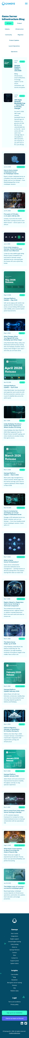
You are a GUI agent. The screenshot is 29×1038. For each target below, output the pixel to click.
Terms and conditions (14, 1002)
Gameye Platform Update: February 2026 (11, 690)
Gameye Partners (14, 950)
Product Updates (14, 40)
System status (14, 963)
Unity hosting (14, 944)
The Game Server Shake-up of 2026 (10, 643)
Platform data (15, 991)
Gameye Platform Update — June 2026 (17, 68)
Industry (7, 29)
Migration (20, 35)
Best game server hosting (14, 983)
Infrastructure (19, 29)
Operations (14, 52)
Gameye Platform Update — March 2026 (11, 474)
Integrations (14, 936)
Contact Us (14, 958)
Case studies (14, 974)
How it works (14, 933)
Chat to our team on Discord (14, 1018)
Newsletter (14, 980)
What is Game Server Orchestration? (11, 561)
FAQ (14, 988)
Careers (14, 952)
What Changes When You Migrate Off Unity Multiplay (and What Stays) (13, 338)
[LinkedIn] (22, 1023)
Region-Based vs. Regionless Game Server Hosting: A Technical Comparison (14, 604)
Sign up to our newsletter (14, 1013)
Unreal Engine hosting (14, 942)
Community (8, 35)
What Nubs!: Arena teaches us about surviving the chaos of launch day (13, 850)
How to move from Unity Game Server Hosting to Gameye (14, 811)
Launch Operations (14, 46)
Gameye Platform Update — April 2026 (11, 386)
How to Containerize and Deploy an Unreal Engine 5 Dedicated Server (13, 513)
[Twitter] (25, 1023)
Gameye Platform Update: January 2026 (11, 775)
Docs (14, 955)
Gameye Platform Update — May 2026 (10, 299)
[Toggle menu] (26, 3)
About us (14, 947)
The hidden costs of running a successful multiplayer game (14, 887)
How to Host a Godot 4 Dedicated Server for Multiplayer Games (11, 172)
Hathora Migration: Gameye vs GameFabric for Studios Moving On (11, 729)
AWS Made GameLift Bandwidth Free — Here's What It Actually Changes (19, 104)
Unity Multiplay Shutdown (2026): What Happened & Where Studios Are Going (12, 425)
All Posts (9, 23)
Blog (14, 977)
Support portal (14, 961)
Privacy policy (14, 1004)
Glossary (14, 985)
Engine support (14, 939)
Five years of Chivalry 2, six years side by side (12, 215)
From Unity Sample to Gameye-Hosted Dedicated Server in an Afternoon (13, 249)
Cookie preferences (14, 1033)
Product (19, 23)
